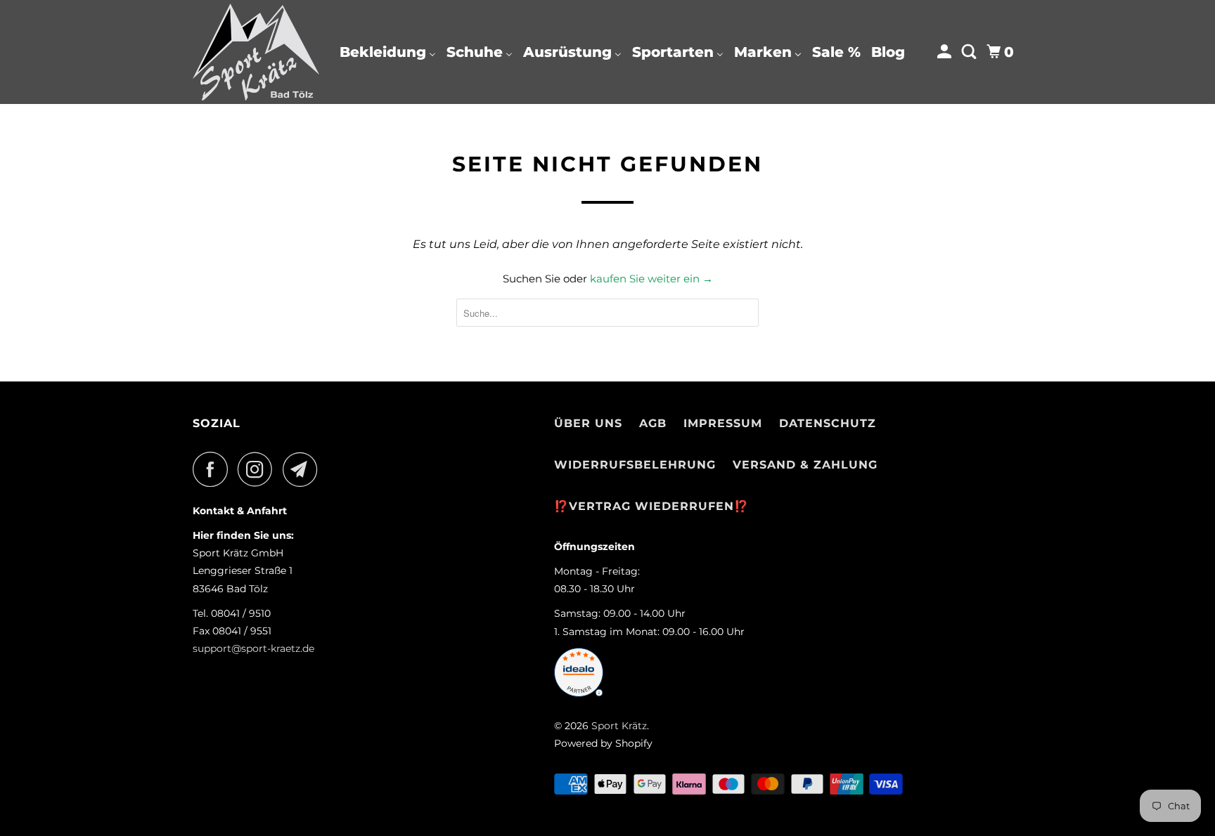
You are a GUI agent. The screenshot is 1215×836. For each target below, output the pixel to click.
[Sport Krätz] (256, 52)
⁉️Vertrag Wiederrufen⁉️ (651, 506)
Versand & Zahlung (805, 464)
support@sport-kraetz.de (253, 648)
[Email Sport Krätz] (304, 469)
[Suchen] (970, 52)
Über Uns (588, 423)
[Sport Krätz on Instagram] (259, 469)
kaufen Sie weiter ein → (651, 278)
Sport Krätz (619, 725)
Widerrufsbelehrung (635, 464)
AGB (653, 423)
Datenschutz (827, 423)
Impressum (722, 423)
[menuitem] (387, 52)
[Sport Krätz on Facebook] (214, 469)
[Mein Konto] (945, 52)
